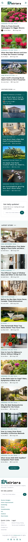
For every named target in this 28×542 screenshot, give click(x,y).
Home (3, 523)
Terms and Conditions (18, 525)
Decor (3, 507)
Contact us (4, 527)
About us (3, 525)
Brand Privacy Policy (18, 523)
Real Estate (4, 516)
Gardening (4, 504)
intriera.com (16, 535)
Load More (13, 468)
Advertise (4, 529)
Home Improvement (7, 502)
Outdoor (3, 513)
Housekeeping (5, 509)
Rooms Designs (5, 500)
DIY (2, 511)
